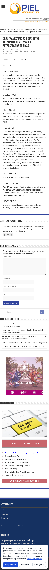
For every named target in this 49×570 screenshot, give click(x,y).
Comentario (8, 256)
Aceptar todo (10, 564)
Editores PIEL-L (9, 50)
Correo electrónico (10, 286)
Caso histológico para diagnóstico (35, 343)
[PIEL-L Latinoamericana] (24, 8)
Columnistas (5, 518)
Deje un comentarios (29, 51)
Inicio (4, 30)
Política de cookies (34, 559)
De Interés (11, 30)
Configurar (39, 564)
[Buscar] (42, 312)
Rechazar (25, 564)
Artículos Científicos (23, 30)
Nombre (6, 279)
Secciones (4, 514)
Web (4, 294)
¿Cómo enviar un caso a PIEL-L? (12, 526)
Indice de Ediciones (7, 522)
